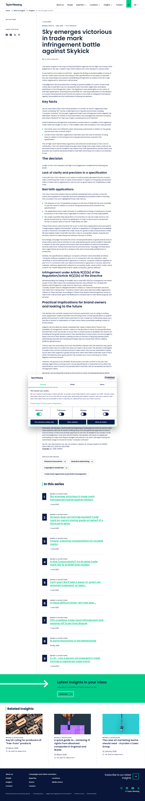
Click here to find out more (24, 736)
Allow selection (72, 422)
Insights (107, 5)
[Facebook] (11, 35)
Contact (9, 786)
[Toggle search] (129, 5)
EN (135, 5)
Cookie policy (35, 403)
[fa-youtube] (131, 788)
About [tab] (102, 384)
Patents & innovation (53, 461)
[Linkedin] (7, 35)
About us (60, 5)
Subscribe (72, 688)
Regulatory (57, 403)
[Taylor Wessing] (13, 5)
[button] (129, 5)
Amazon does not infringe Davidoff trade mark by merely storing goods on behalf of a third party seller (76, 520)
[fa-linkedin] (125, 788)
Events (31, 782)
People (70, 5)
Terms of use (79, 794)
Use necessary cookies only (44, 422)
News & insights (19, 11)
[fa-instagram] (119, 788)
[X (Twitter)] (15, 35)
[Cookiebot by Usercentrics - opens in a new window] (106, 377)
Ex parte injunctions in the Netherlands (73, 640)
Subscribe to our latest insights (118, 776)
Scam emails (91, 794)
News (54, 774)
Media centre (57, 782)
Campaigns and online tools (40, 774)
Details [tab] (72, 384)
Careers (119, 5)
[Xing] (19, 35)
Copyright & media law (54, 468)
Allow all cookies (101, 422)
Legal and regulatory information (58, 794)
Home (8, 11)
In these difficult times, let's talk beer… (73, 602)
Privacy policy (47, 403)
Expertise (80, 5)
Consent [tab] (43, 384)
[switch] (61, 414)
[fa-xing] (136, 788)
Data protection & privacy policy (18, 794)
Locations (94, 5)
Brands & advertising (80, 461)
